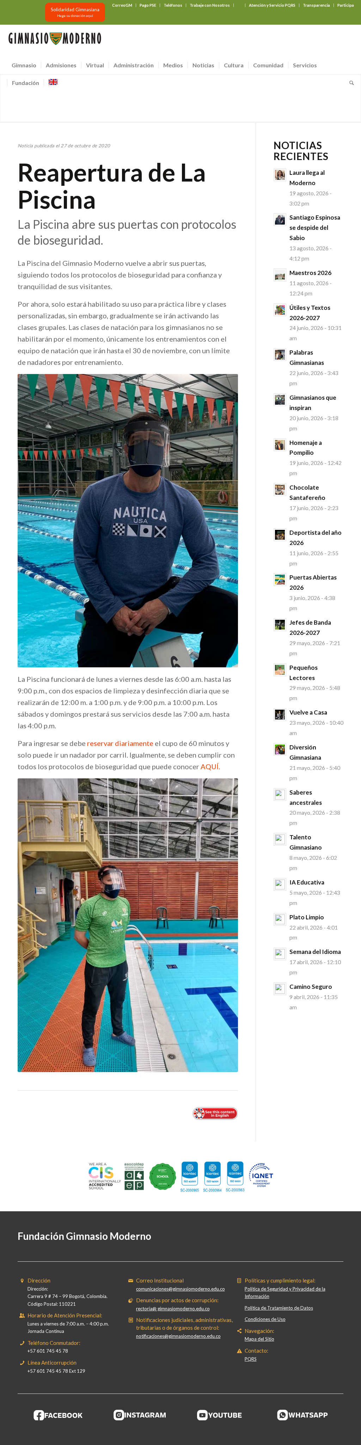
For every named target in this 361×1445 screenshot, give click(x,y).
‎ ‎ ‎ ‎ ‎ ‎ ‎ (239, 5)
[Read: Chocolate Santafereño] (280, 489)
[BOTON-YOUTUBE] (221, 1415)
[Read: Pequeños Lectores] (280, 669)
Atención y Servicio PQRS (272, 5)
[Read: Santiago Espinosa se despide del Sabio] (280, 219)
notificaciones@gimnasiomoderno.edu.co (178, 1336)
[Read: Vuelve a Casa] (280, 714)
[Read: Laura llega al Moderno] (280, 175)
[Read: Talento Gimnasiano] (280, 839)
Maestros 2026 (310, 272)
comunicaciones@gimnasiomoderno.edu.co (180, 1289)
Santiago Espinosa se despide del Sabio (314, 227)
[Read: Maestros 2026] (280, 275)
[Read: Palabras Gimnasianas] (280, 354)
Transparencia (316, 5)
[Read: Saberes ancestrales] (280, 794)
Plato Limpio (306, 917)
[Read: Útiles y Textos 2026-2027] (280, 310)
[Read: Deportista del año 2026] (280, 534)
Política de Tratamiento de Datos (279, 1308)
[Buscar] (349, 83)
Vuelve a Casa (308, 712)
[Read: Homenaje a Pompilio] (280, 445)
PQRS (251, 1359)
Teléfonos (173, 5)
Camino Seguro (310, 986)
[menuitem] (122, 5)
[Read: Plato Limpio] (280, 919)
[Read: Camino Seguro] (280, 988)
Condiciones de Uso (265, 1319)
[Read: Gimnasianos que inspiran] (280, 399)
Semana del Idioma (315, 951)
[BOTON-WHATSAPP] (302, 1415)
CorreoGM (122, 5)
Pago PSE (148, 5)
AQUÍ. (210, 766)
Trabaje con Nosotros (210, 5)
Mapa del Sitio (259, 1339)
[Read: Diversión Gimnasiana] (280, 749)
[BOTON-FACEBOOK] (58, 1415)
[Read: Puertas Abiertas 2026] (280, 579)
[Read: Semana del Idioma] (280, 954)
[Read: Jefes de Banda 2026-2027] (280, 624)
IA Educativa (306, 882)
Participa (345, 5)
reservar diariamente (120, 743)
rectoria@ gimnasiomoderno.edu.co (173, 1308)
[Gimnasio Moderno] (54, 40)
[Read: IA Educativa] (280, 884)
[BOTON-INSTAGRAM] (140, 1415)
